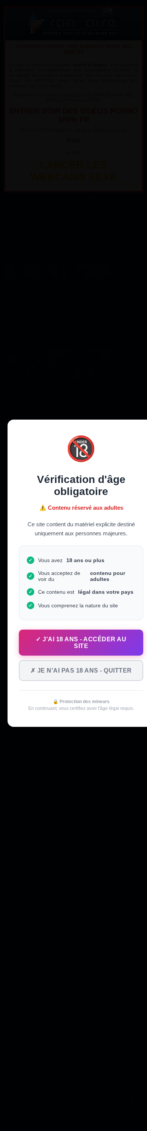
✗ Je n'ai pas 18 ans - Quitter (81, 670)
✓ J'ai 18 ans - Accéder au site (81, 642)
